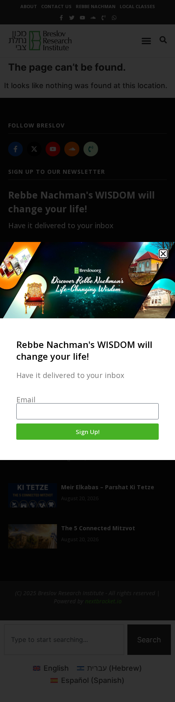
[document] (87, 351)
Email (25, 399)
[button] (163, 253)
